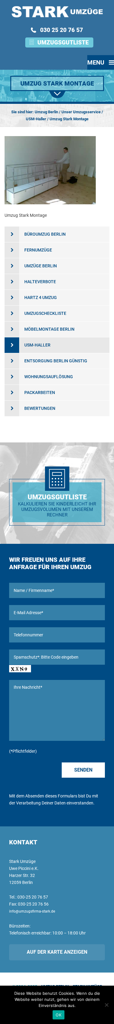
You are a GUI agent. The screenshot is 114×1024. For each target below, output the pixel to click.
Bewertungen (39, 408)
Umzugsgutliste (63, 42)
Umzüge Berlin (40, 265)
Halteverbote (40, 281)
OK (58, 1014)
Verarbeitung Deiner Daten (41, 803)
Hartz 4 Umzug (40, 297)
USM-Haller (37, 345)
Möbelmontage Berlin (49, 329)
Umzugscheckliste (45, 313)
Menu (96, 62)
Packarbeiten (39, 392)
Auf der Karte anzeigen (57, 952)
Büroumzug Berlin (45, 234)
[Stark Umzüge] (57, 11)
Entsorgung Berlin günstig (55, 360)
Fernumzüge (38, 250)
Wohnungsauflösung (48, 376)
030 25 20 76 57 (61, 29)
